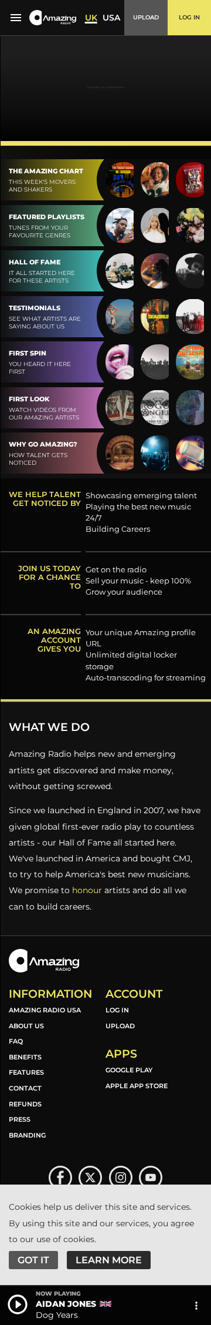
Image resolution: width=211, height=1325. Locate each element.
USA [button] (111, 18)
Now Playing (58, 1294)
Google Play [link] (129, 1070)
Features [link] (26, 1072)
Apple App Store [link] (137, 1086)
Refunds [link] (25, 1104)
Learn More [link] (109, 1260)
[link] (60, 1177)
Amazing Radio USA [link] (45, 1010)
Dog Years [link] (57, 1315)
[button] (52, 18)
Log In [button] (189, 17)
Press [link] (19, 1119)
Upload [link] (120, 1026)
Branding (27, 1135)
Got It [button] (33, 1260)
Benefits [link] (25, 1057)
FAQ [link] (16, 1041)
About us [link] (26, 1026)
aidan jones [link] (66, 1304)
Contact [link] (25, 1088)
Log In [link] (117, 1010)
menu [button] (16, 18)
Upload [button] (146, 17)
